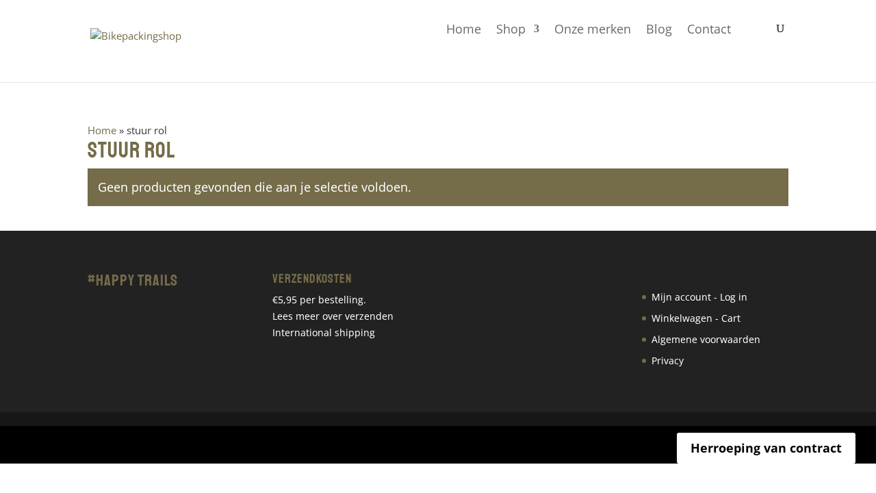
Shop (511, 30)
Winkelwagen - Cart (696, 318)
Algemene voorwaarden (706, 339)
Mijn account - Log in (699, 296)
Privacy (668, 360)
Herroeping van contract (766, 448)
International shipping (323, 332)
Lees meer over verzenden (333, 316)
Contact (709, 30)
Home (463, 30)
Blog (659, 30)
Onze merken (592, 30)
